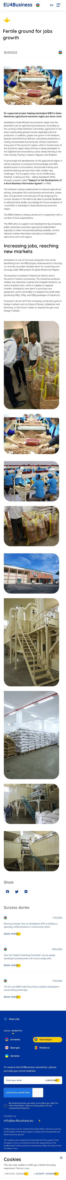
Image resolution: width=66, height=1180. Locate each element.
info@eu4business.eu (18, 1120)
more (26, 1168)
